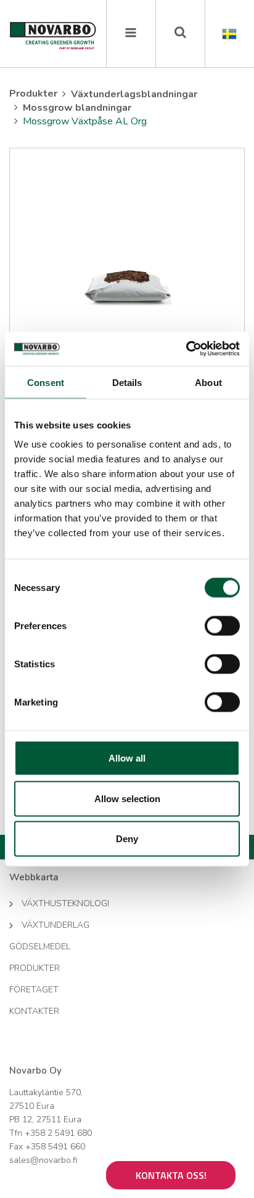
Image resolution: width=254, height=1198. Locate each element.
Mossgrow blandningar (77, 108)
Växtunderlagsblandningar (134, 94)
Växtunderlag (55, 925)
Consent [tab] (45, 382)
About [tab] (208, 382)
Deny (127, 839)
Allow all (127, 758)
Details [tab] (127, 382)
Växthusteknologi (65, 903)
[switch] (222, 626)
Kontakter (34, 1011)
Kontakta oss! (171, 1175)
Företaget (34, 989)
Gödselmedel (39, 946)
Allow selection (127, 798)
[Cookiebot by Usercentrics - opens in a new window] (186, 349)
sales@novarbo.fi (43, 1160)
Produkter (33, 93)
